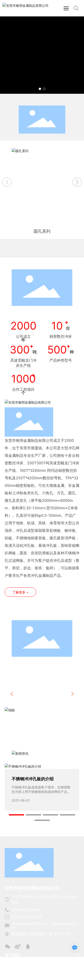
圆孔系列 (42, 231)
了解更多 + (20, 592)
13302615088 (47, 897)
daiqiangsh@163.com (30, 923)
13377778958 (22, 897)
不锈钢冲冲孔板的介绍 (33, 778)
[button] (40, 89)
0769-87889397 (26, 910)
